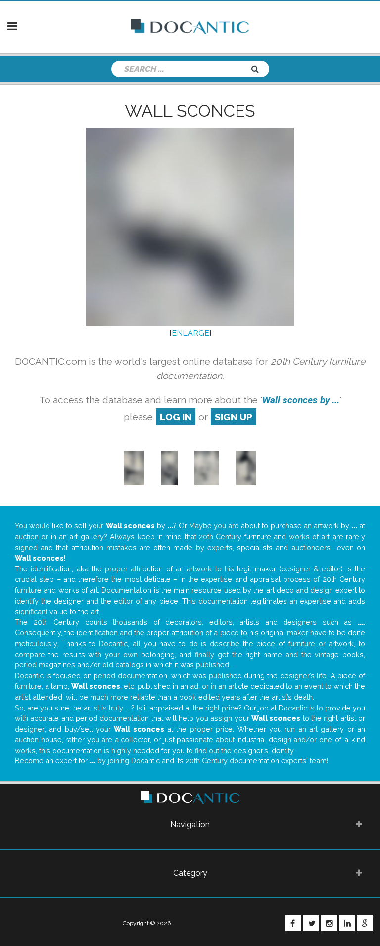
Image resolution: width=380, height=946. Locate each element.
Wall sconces (190, 111)
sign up (233, 416)
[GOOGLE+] (365, 923)
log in (175, 416)
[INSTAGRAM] (329, 923)
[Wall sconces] (133, 468)
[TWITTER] (311, 923)
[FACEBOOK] (293, 923)
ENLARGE (190, 333)
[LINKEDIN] (347, 923)
